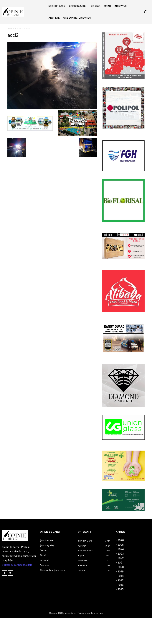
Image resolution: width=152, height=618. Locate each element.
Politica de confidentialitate (17, 564)
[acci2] (52, 108)
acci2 (20, 28)
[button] (145, 11)
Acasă (10, 28)
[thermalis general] (77, 123)
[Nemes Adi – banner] (30, 123)
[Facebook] (4, 573)
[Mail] (10, 573)
